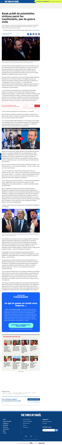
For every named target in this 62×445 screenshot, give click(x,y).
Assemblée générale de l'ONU (19, 393)
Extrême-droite (10, 393)
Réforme (9, 392)
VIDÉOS (4, 431)
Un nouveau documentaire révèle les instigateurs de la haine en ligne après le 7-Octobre (7, 349)
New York (4, 393)
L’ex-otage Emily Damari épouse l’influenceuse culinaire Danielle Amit (7, 364)
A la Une (4, 433)
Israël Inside (5, 392)
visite (20, 289)
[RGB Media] (32, 443)
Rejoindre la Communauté (43, 1)
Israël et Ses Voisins (7, 421)
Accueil (4, 419)
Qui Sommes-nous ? (26, 423)
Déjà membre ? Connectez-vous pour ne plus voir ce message (21, 329)
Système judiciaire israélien (17, 392)
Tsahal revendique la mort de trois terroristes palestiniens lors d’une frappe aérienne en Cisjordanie (16, 365)
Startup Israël (6, 429)
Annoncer (24, 425)
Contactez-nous (26, 427)
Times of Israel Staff (7, 33)
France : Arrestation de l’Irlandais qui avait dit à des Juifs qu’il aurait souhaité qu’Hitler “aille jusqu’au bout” (25, 365)
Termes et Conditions (26, 419)
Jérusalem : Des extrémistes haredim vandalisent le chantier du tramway (33, 365)
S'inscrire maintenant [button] (33, 399)
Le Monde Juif (5, 423)
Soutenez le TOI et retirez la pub (55, 1)
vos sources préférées (35, 30)
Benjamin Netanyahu (27, 392)
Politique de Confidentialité (27, 421)
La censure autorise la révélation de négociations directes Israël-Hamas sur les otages (24, 349)
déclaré (13, 160)
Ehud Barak (34, 392)
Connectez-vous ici (36, 401)
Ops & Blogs (5, 427)
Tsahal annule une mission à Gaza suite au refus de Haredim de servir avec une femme (16, 348)
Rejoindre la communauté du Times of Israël (20, 325)
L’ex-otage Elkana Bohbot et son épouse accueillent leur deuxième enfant (34, 348)
